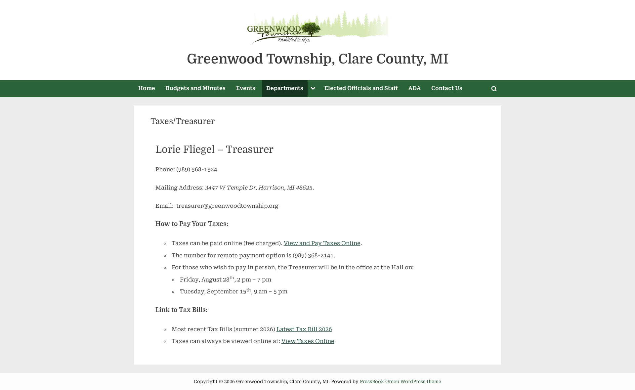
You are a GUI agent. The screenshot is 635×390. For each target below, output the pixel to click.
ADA (414, 88)
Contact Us (446, 88)
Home (146, 88)
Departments (284, 88)
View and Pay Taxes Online (322, 243)
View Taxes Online (307, 341)
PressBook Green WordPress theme (400, 381)
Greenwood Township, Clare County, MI (317, 59)
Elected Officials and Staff (361, 88)
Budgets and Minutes (196, 88)
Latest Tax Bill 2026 (304, 329)
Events (245, 88)
